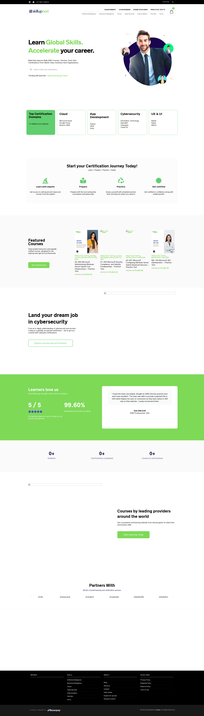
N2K (76, 259)
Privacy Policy (145, 680)
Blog (105, 682)
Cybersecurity (129, 14)
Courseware (125, 9)
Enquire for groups (110, 696)
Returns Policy (145, 686)
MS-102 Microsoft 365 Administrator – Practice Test (161, 262)
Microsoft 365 (158, 257)
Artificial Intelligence (89, 14)
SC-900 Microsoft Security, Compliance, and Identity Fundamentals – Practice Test (111, 265)
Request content (109, 699)
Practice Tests (158, 9)
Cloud (119, 14)
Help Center (108, 692)
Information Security (110, 257)
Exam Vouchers (140, 9)
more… (162, 14)
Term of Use (144, 690)
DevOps (153, 14)
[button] (106, 405)
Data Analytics (142, 14)
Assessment (110, 9)
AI (61, 76)
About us (107, 686)
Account (166, 1)
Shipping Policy (145, 683)
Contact (106, 689)
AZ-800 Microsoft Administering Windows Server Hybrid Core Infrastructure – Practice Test (85, 266)
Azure (93, 256)
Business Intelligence (106, 14)
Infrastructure (89, 257)
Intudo (158, 710)
